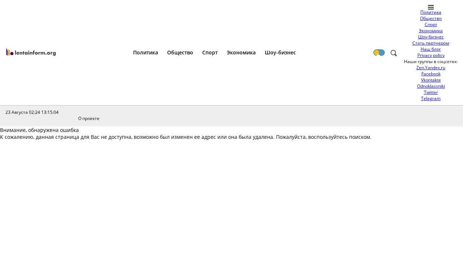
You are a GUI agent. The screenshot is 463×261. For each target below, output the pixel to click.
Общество (431, 18)
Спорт (431, 24)
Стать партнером (430, 43)
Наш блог (431, 49)
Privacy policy (431, 55)
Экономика (431, 31)
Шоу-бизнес (431, 37)
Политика (430, 12)
